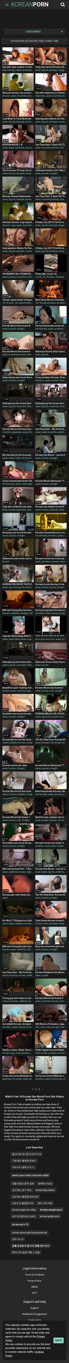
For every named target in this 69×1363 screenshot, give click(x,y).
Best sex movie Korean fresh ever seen (51, 946)
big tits (45, 70)
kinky (5, 509)
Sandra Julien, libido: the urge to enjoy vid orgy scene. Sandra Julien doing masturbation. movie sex (18, 1050)
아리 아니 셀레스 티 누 (23, 1167)
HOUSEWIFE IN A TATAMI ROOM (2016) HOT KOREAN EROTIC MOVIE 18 (18, 274)
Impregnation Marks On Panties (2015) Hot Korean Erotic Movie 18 (51, 118)
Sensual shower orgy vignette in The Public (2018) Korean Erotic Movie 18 (18, 222)
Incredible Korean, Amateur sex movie (18, 1024)
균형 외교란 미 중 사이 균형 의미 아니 (30, 1245)
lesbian (53, 820)
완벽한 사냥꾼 (45, 1183)
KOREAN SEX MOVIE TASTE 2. (17, 584)
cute (48, 1027)
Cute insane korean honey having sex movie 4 (51, 920)
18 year (9, 303)
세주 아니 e (17, 1239)
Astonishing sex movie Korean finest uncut (18, 377)
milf (62, 147)
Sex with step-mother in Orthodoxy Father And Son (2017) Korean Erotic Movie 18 (18, 67)
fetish (30, 406)
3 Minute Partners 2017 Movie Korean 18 (51, 170)
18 (44, 277)
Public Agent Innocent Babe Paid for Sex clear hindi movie (51, 1050)
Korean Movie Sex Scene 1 (16, 817)
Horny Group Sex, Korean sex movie (51, 610)
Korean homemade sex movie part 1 (51, 532)
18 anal (42, 303)
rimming (62, 820)
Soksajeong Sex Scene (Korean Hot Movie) (18, 403)
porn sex (45, 639)
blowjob (53, 70)
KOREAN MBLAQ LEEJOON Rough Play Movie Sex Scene (51, 713)
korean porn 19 (20, 1224)
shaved (63, 380)
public (19, 1079)
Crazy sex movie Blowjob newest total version (18, 1076)
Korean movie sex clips (14, 765)
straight (54, 173)
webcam (54, 509)
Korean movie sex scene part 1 (51, 558)
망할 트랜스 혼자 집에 (23, 1183)
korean (30, 96)
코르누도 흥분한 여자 (22, 1203)
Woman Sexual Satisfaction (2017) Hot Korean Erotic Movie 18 (18, 196)
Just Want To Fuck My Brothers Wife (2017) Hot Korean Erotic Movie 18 (18, 118)
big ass (52, 587)
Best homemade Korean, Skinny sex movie (51, 791)
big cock (13, 587)
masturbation (23, 1053)
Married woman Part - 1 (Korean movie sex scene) (18, 869)
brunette (27, 70)
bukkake (13, 742)
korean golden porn (50, 1216)
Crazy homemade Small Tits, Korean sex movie (18, 481)
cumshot (6, 432)
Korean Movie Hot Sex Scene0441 (18, 739)
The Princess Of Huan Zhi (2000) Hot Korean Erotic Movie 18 (18, 170)
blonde (29, 587)
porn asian (56, 639)
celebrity (62, 432)
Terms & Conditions (34, 1274)
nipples (30, 872)
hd (23, 458)
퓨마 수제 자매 (45, 1203)
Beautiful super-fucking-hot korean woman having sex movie (18, 687)
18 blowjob (61, 277)
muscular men (32, 147)
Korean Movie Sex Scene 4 (16, 351)
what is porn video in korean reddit (30, 1175)
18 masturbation (22, 303)
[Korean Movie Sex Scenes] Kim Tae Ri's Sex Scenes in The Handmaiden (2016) (18, 455)
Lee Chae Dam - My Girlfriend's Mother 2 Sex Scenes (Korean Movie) (51, 429)
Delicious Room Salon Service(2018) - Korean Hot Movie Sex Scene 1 (51, 351)
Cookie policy (34, 1320)
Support (34, 1308)
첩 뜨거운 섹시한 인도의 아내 (26, 1154)
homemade (41, 328)
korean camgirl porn (51, 1209)
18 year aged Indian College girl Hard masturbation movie (18, 300)
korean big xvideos (45, 1190)
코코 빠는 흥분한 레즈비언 (25, 1196)
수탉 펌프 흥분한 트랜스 (24, 1160)
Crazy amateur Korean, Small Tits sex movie (51, 377)
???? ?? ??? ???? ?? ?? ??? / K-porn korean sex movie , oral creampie (51, 636)
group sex (64, 613)
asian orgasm (28, 639)
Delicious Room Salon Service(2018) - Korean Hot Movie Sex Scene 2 (51, 662)
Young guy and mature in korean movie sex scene (18, 998)
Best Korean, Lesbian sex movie (51, 817)
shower (6, 96)
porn (37, 639)
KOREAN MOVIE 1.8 (12, 144)
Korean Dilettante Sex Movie (50, 972)
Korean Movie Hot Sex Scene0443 (18, 429)
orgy (13, 225)
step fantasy (8, 70)
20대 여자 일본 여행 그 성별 (26, 1252)
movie (38, 277)
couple (63, 561)
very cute (40, 1027)
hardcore (19, 147)
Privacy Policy (34, 1280)
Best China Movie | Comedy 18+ (51, 300)
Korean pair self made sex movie (18, 894)
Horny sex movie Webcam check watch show (51, 1076)
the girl (5, 1053)
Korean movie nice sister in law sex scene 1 (51, 843)
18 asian (50, 277)
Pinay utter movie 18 (45, 274)
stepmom (40, 96)
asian (19, 70)
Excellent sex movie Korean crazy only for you (18, 713)
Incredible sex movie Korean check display (18, 843)
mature (6, 1001)
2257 (34, 1293)
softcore (31, 277)
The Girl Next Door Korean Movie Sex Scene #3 (51, 739)
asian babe (14, 639)
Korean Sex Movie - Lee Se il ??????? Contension (51, 455)
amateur (51, 303)
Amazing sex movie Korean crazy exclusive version (18, 532)
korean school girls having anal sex (29, 1232)
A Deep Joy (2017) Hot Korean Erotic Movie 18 (51, 222)
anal (47, 846)
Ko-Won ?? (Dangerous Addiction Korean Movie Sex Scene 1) (18, 920)
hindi (37, 1053)
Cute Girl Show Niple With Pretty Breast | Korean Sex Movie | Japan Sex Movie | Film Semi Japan (18, 636)
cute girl (55, 1027)
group (55, 613)
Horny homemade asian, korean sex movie (51, 325)
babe (11, 147)
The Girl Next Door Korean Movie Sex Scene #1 (51, 894)
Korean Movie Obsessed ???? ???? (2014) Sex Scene (51, 481)
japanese (17, 432)
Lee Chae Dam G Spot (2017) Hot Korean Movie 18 (51, 144)
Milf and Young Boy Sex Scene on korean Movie (18, 610)
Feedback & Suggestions (34, 1314)
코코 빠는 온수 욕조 (22, 1190)
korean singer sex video (24, 1209)
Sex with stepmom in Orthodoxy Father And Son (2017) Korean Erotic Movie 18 (51, 93)
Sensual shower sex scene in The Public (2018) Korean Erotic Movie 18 (18, 93)
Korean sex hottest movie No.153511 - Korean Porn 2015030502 (51, 506)
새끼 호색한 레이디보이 (24, 1216)
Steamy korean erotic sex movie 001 (18, 558)
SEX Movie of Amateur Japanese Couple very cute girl (51, 1024)
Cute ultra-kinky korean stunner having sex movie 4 (18, 506)
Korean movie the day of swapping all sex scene (51, 584)
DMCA (34, 1287)
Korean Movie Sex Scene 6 (49, 687)
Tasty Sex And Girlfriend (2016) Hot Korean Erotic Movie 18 (51, 67)
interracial (27, 484)
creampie (63, 121)
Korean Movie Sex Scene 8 (16, 325)
